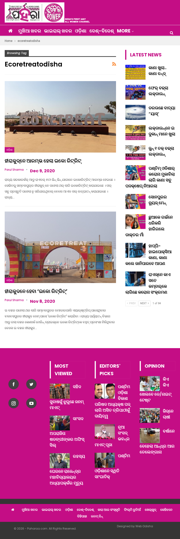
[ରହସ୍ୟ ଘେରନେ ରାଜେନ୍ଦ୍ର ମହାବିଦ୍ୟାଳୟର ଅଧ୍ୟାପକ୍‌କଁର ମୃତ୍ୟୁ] (60, 460)
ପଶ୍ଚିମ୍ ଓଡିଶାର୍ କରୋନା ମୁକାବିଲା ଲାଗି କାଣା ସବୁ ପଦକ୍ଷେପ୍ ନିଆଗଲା (150, 177)
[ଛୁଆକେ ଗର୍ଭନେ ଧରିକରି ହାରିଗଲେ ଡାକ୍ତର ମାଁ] (135, 221)
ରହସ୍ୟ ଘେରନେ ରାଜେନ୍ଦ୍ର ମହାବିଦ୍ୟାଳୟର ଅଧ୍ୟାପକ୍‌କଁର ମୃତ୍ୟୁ (67, 469)
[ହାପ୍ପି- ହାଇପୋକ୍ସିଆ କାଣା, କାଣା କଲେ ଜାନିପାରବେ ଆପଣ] (135, 250)
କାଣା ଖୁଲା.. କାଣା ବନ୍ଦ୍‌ (157, 70)
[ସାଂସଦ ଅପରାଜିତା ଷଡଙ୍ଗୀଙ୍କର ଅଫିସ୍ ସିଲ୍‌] (60, 423)
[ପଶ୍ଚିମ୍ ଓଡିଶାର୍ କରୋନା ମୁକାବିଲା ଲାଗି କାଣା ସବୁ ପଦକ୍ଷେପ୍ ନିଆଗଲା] (135, 172)
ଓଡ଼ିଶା (80, 31)
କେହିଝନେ (166, 509)
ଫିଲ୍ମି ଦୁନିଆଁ (132, 509)
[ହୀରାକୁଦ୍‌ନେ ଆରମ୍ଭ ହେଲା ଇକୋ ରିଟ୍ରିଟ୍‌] (60, 117)
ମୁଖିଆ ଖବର (29, 31)
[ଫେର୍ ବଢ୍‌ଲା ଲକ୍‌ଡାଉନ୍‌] (135, 92)
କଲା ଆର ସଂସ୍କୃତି (109, 509)
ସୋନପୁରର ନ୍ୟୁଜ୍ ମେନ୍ (158, 200)
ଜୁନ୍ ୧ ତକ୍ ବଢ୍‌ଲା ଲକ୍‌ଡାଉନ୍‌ (161, 151)
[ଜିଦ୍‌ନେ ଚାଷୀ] (150, 415)
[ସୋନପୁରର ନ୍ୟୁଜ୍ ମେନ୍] (135, 201)
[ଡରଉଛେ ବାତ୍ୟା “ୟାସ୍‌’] (135, 112)
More (123, 31)
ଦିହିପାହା (82, 516)
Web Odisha (144, 526)
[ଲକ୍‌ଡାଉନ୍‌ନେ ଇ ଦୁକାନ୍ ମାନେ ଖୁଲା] (135, 132)
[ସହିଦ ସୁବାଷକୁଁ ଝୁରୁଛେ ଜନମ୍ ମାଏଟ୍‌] (60, 391)
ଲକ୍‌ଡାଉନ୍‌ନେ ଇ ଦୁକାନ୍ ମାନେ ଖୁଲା (162, 131)
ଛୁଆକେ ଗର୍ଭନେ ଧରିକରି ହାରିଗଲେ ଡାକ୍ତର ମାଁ (149, 226)
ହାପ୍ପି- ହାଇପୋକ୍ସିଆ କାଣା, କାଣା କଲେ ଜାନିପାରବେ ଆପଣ (148, 254)
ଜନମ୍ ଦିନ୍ (97, 516)
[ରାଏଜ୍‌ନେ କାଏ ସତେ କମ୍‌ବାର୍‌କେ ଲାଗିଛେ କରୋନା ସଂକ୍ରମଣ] (135, 279)
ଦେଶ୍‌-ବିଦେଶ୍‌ (102, 31)
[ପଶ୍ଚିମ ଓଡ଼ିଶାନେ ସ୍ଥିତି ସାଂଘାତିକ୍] (105, 460)
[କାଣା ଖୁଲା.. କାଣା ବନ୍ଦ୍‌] (135, 72)
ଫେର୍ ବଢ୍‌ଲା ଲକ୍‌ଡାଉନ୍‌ (158, 91)
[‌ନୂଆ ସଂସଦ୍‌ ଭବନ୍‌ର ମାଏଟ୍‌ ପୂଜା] (105, 431)
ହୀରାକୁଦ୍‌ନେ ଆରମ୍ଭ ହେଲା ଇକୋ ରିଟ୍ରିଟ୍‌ (43, 160)
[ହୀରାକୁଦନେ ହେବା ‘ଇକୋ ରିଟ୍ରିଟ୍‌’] (60, 247)
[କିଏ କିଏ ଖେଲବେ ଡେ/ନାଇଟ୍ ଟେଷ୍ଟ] (150, 383)
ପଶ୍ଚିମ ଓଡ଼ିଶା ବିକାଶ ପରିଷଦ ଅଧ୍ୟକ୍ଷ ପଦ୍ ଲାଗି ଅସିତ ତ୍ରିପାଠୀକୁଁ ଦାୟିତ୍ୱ (112, 401)
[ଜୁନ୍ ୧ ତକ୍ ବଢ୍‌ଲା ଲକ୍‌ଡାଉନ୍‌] (135, 152)
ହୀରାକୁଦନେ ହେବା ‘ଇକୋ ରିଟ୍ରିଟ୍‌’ (36, 291)
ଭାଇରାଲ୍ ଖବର (58, 31)
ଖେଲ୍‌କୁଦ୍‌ (150, 509)
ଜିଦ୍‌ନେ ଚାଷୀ (168, 414)
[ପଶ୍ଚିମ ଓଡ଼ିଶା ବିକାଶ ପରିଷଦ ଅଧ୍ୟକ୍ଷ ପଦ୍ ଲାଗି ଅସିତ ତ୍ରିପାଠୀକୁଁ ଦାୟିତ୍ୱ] (105, 391)
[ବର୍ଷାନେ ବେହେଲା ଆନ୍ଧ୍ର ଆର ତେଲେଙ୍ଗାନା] (150, 435)
